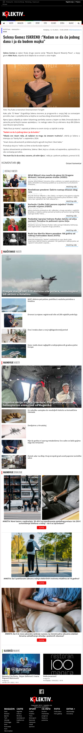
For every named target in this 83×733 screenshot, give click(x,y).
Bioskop (19, 716)
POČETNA (6, 29)
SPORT (38, 23)
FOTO (45, 23)
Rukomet (32, 720)
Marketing (28, 2)
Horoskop (69, 714)
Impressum (35, 2)
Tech (5, 718)
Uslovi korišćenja (19, 2)
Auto (5, 729)
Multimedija (70, 711)
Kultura (19, 714)
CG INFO (53, 23)
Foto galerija (58, 714)
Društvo (44, 711)
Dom (5, 724)
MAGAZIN (20, 23)
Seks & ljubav (8, 731)
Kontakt (5, 4)
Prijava (78, 2)
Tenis (30, 716)
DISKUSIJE (12, 472)
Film (18, 722)
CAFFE (29, 23)
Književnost (20, 720)
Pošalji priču (9, 2)
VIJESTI (11, 23)
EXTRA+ (62, 23)
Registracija (70, 2)
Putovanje (7, 727)
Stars (5, 32)
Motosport (32, 718)
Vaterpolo (32, 722)
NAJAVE (71, 23)
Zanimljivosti (21, 718)
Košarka (31, 714)
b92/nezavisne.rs (75, 30)
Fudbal (31, 711)
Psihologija (7, 722)
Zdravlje (6, 720)
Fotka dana (57, 711)
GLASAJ (41, 528)
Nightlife (19, 711)
